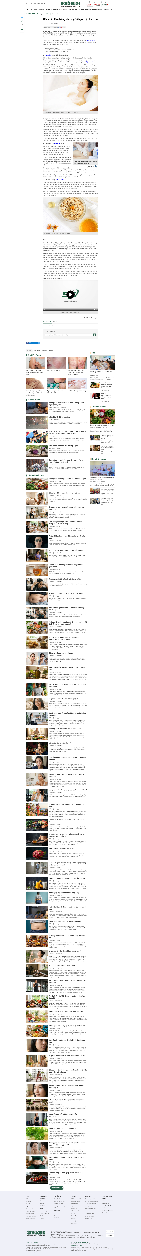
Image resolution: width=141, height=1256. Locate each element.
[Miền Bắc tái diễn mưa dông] (37, 422)
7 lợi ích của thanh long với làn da (61, 848)
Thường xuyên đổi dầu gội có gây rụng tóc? (65, 579)
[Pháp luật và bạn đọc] (97, 5)
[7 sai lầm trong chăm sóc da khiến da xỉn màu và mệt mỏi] (37, 762)
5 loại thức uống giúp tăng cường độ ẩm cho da (67, 878)
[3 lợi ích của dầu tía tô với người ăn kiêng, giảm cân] (37, 672)
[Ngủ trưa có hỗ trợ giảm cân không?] (37, 970)
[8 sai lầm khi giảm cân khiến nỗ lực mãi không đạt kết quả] (37, 613)
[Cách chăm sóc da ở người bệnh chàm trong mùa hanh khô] (35, 363)
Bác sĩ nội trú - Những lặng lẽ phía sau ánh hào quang (107, 490)
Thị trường (106, 9)
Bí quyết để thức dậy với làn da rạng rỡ (63, 699)
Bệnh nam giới (74, 1206)
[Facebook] (109, 1231)
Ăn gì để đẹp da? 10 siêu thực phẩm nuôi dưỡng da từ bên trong (67, 997)
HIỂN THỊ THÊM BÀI (57, 1188)
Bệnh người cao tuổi (76, 1198)
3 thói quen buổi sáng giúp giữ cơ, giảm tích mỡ (67, 1026)
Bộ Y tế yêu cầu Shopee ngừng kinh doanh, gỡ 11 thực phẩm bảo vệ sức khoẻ (107, 385)
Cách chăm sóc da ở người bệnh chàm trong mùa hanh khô (34, 372)
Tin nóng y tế (29, 1208)
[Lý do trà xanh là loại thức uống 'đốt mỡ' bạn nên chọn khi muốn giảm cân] (37, 839)
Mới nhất (55, 322)
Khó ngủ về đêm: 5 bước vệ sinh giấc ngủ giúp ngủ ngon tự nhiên (66, 404)
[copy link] (22, 21)
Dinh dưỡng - (52, 448)
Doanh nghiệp (105, 1203)
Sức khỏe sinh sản (89, 1216)
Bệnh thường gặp (75, 1201)
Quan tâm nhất (47, 322)
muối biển (57, 143)
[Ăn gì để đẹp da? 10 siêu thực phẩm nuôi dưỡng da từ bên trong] (37, 1001)
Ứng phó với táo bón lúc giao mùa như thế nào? (102, 425)
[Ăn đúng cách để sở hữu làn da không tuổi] (37, 734)
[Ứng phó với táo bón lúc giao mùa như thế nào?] (102, 416)
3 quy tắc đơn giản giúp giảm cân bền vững (65, 1114)
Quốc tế (28, 1203)
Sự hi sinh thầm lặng (31, 1216)
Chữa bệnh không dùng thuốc (59, 1206)
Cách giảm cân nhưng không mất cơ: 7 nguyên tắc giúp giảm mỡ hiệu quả (68, 1071)
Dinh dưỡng (81, 9)
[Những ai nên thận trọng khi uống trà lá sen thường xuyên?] (95, 448)
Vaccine (42, 1218)
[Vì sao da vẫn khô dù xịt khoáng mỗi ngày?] (37, 956)
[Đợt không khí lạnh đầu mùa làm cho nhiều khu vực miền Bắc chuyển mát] (37, 465)
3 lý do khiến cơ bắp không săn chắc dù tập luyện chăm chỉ (67, 981)
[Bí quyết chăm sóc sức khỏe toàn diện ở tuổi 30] (37, 1061)
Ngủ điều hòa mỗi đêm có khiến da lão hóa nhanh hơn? (67, 908)
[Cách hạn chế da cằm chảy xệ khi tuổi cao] (37, 498)
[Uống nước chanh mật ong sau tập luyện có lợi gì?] (37, 795)
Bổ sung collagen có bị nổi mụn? (61, 653)
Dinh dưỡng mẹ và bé (90, 1198)
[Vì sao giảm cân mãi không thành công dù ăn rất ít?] (37, 941)
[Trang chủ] (27, 9)
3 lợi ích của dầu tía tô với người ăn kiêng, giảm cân (67, 668)
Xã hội (27, 1198)
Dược (60, 9)
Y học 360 (55, 9)
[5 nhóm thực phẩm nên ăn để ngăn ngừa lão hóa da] (37, 825)
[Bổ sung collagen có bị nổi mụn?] (37, 658)
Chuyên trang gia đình (107, 1210)
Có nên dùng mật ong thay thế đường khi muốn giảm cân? (66, 566)
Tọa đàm (42, 1201)
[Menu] (111, 9)
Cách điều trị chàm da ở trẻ (55, 370)
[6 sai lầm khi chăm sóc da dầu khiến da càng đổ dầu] (37, 1045)
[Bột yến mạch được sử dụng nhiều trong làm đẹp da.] (70, 214)
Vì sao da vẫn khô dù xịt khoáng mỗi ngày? (65, 951)
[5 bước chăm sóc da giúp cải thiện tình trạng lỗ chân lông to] (37, 1090)
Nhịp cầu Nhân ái (106, 1206)
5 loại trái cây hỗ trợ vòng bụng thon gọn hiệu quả (67, 1011)
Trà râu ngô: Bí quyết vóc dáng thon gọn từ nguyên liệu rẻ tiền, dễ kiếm (65, 638)
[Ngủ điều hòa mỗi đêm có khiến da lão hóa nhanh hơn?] (37, 912)
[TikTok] (89, 2)
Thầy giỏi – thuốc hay (59, 1198)
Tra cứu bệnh (41, 9)
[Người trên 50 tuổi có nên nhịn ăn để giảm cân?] (37, 555)
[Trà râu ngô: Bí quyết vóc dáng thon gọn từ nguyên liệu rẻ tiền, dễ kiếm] (37, 642)
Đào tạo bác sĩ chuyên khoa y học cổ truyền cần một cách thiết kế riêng (102, 478)
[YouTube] (94, 2)
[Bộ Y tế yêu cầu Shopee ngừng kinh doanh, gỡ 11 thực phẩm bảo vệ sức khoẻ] (95, 385)
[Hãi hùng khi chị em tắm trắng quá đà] (77, 383)
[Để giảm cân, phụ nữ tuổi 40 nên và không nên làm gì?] (37, 809)
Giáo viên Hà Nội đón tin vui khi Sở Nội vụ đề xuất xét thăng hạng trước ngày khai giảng (67, 432)
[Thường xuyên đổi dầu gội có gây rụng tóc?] (37, 584)
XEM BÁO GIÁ (85, 1242)
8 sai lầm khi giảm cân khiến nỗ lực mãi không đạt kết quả (66, 609)
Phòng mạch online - (54, 407)
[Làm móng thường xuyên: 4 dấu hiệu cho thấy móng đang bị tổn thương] (37, 527)
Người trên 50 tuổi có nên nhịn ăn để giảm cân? (67, 550)
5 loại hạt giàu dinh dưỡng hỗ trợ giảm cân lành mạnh (67, 1101)
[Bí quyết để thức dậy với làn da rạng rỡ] (37, 704)
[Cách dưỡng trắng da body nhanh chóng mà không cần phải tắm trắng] (35, 383)
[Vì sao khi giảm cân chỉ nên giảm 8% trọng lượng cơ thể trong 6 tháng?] (37, 868)
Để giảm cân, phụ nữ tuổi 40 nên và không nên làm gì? (66, 805)
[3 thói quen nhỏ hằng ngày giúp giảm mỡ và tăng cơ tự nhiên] (37, 718)
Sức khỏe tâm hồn (75, 1210)
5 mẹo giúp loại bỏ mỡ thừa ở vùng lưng (64, 893)
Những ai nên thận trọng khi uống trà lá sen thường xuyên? (107, 448)
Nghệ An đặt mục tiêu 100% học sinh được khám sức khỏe (101, 372)
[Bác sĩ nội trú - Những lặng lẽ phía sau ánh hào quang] (95, 491)
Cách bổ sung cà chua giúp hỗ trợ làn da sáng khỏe (66, 1174)
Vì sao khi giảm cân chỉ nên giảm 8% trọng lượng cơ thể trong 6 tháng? (67, 864)
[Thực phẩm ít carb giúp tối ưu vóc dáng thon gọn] (37, 484)
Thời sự (35, 9)
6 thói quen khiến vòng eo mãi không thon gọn (66, 921)
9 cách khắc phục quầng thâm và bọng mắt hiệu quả (67, 537)
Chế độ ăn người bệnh (90, 1203)
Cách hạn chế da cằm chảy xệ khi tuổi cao (65, 493)
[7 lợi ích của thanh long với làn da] (37, 853)
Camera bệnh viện (30, 1218)
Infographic (56, 1217)
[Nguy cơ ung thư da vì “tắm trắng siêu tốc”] (56, 383)
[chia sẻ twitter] (22, 17)
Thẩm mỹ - (52, 481)
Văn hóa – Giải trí (106, 1208)
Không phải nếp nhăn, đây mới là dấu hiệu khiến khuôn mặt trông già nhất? (67, 1144)
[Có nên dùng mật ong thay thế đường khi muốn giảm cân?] (37, 570)
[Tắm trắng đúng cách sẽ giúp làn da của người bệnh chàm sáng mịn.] (70, 93)
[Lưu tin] (22, 25)
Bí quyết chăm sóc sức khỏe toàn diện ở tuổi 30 (67, 1056)
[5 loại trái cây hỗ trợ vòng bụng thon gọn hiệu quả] (37, 1016)
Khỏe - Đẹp (88, 9)
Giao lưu (42, 1203)
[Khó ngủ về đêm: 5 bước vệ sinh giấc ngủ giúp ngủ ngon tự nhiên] (37, 408)
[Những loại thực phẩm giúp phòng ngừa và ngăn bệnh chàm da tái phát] (77, 363)
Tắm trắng (48, 55)
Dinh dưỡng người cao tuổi (91, 1201)
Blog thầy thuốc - (94, 481)
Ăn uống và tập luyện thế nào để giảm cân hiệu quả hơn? (66, 508)
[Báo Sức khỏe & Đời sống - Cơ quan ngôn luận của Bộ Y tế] (70, 4)
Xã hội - (51, 419)
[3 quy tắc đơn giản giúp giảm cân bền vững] (37, 1119)
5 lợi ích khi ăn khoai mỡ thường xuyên (63, 446)
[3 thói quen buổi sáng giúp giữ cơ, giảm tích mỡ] (37, 1031)
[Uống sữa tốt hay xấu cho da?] (37, 748)
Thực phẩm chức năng (90, 1208)
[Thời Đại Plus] (105, 5)
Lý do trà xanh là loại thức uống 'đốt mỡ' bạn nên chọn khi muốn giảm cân (67, 835)
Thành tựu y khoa (30, 1211)
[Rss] (112, 1232)
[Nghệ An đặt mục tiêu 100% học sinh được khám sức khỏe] (102, 362)
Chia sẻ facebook (33, 342)
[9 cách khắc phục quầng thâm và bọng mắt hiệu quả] (37, 541)
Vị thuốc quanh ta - (106, 451)
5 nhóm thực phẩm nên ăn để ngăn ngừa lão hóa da (67, 821)
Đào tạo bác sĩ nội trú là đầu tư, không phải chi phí (107, 499)
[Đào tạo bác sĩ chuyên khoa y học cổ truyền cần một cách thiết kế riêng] (102, 468)
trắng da (51, 350)
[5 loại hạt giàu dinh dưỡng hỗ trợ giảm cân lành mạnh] (37, 1105)
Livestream (43, 1205)
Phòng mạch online (97, 9)
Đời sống (104, 1212)
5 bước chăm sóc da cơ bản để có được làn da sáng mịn (66, 775)
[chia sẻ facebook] (22, 13)
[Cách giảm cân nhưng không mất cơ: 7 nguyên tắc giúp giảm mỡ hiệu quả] (37, 1075)
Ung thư (73, 1213)
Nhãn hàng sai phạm (107, 1201)
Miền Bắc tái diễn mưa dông (59, 417)
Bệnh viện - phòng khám (59, 1201)
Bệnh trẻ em (74, 1208)
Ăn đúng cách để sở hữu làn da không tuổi (65, 729)
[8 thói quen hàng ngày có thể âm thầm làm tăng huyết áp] (95, 437)
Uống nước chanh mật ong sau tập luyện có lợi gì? (68, 790)
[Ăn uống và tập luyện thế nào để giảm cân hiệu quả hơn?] (37, 512)
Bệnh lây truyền (88, 1218)
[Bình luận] (22, 29)
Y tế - (91, 375)
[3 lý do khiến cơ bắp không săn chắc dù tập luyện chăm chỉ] (37, 985)
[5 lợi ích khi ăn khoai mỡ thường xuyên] (37, 451)
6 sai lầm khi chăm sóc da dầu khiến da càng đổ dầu (67, 1041)
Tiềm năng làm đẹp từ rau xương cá (62, 1128)
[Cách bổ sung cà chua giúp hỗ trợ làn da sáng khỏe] (37, 1178)
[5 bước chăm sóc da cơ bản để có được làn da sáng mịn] (37, 779)
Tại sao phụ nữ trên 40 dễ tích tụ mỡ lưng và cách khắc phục (67, 685)
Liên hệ (110, 1235)
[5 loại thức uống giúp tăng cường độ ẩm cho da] (37, 883)
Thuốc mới (42, 1215)
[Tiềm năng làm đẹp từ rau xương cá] (37, 1133)
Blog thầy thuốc (98, 459)
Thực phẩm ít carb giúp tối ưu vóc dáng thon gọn (67, 479)
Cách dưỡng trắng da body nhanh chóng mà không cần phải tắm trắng (34, 393)
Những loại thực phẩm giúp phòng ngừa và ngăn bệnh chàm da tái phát (76, 372)
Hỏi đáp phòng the (89, 1213)
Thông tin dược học (45, 1213)
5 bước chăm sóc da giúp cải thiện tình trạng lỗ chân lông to (67, 1087)
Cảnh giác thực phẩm (90, 1206)
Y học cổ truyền (67, 9)
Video (55, 1215)
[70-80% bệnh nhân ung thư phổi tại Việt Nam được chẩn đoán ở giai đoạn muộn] (95, 396)
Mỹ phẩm (42, 14)
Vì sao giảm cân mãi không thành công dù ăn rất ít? (67, 937)
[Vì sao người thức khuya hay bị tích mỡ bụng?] (37, 598)
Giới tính (74, 9)
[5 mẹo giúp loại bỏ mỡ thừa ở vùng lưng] (37, 898)
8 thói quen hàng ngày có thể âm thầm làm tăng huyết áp (107, 437)
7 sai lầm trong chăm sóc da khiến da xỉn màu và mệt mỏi (67, 758)
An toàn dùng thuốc (45, 1211)
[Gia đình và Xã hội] (89, 5)
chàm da (44, 350)
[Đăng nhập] (105, 2)
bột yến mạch (59, 180)
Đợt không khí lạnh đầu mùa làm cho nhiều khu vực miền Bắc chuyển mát (66, 461)
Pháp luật (28, 1201)
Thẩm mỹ (48, 14)
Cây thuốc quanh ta (58, 1203)
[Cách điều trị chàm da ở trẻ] (56, 363)
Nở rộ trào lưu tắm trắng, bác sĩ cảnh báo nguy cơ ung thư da (85, 162)
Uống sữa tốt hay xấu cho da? (60, 743)
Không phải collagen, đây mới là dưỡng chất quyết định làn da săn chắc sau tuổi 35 (68, 623)
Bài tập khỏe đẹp (56, 14)
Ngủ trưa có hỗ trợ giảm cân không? (62, 965)
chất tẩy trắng (91, 40)
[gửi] (94, 335)
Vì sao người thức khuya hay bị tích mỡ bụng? (66, 593)
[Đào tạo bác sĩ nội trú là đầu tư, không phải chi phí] (95, 501)
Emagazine (56, 1212)
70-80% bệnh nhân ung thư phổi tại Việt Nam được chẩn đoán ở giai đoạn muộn (107, 396)
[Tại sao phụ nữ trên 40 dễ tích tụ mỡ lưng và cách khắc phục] (37, 689)
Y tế (31, 9)
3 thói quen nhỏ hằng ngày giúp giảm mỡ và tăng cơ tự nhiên (67, 714)
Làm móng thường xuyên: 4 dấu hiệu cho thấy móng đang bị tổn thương (66, 523)
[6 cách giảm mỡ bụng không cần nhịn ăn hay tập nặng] (37, 1162)
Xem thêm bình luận (48, 326)
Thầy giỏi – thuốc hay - (96, 427)
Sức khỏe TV (49, 9)
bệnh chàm (89, 62)
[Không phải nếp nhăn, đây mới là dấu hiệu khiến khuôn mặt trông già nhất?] (37, 1148)
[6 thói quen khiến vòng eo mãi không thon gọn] (37, 926)
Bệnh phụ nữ (74, 1203)
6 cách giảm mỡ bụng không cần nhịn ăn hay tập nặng (67, 1158)
